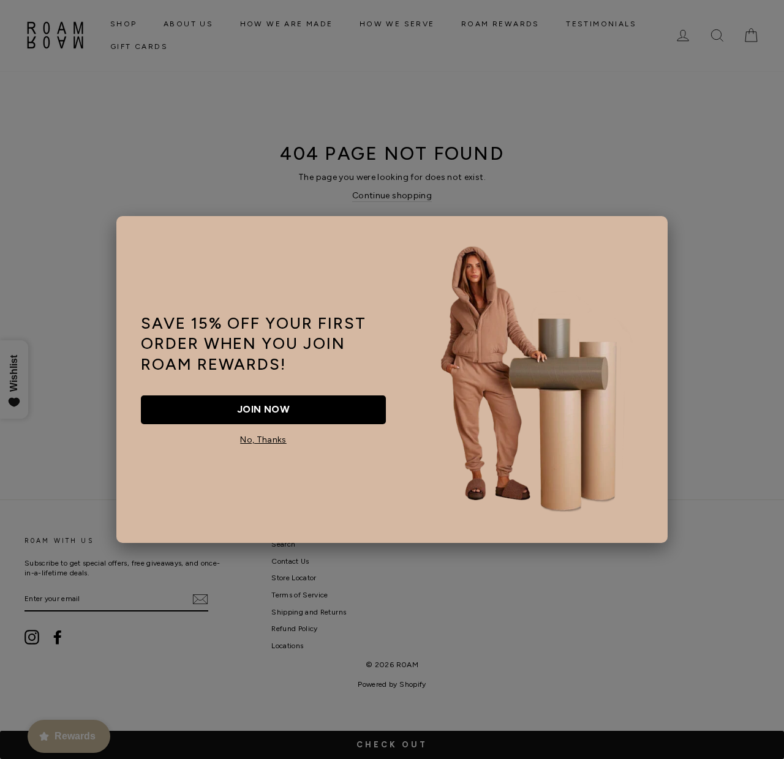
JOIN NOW (263, 409)
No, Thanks (263, 440)
